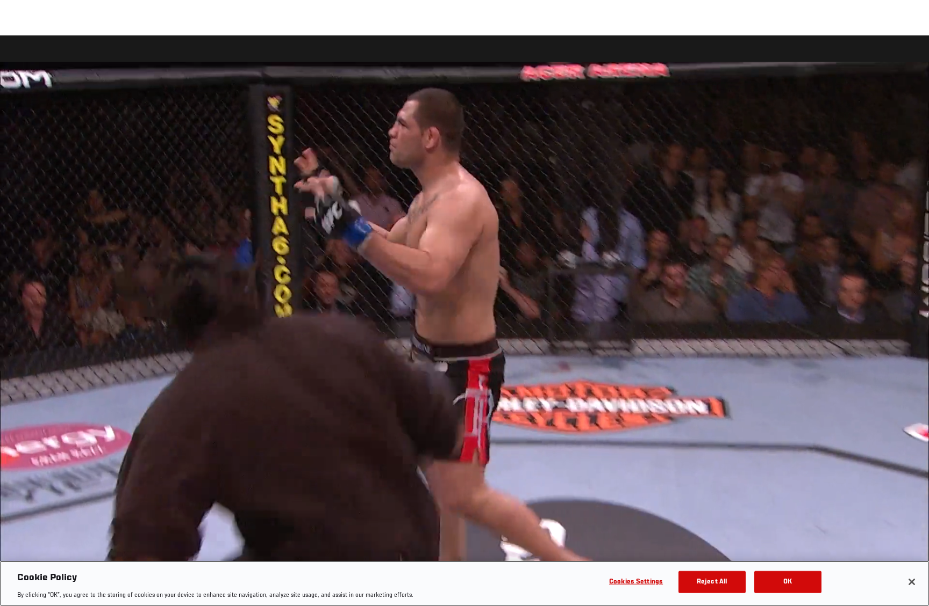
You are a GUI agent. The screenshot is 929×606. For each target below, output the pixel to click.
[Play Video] (465, 322)
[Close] (912, 582)
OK (787, 581)
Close (908, 56)
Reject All (712, 581)
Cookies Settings (636, 581)
